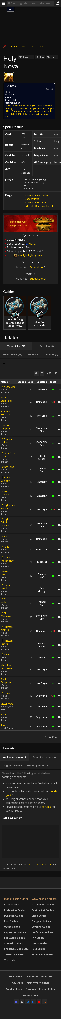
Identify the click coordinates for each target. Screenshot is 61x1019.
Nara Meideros (6, 614)
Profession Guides (14, 910)
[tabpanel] (30, 555)
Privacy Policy (47, 989)
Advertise (17, 982)
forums (46, 807)
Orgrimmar (41, 695)
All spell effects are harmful (40, 206)
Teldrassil (42, 561)
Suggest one (37, 278)
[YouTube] (39, 1001)
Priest (42, 46)
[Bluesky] (27, 1001)
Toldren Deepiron (6, 681)
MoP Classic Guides (16, 899)
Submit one (37, 267)
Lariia (7, 546)
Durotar (42, 657)
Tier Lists (9, 959)
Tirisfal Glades (41, 457)
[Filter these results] (42, 373)
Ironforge (42, 415)
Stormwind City (41, 429)
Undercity (42, 389)
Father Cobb (7, 466)
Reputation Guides (15, 932)
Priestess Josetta (7, 642)
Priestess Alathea (7, 628)
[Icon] (9, 77)
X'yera (4, 714)
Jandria (4, 536)
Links (53, 56)
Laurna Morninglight (7, 559)
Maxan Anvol (6, 587)
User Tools (32, 976)
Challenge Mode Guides (17, 948)
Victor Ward (7, 703)
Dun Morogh (42, 589)
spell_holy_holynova (29, 255)
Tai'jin (7, 654)
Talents (32, 46)
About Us (46, 976)
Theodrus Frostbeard (7, 667)
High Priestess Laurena (6, 522)
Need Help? (15, 976)
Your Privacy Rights (38, 982)
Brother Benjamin (6, 427)
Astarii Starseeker (6, 399)
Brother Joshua (6, 441)
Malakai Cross (5, 573)
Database (12, 46)
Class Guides (11, 904)
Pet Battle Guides (14, 937)
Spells (23, 46)
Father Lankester (6, 479)
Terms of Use (31, 995)
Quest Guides (12, 926)
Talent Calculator (14, 954)
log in (29, 864)
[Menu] (3, 3)
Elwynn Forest (41, 645)
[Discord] (16, 1001)
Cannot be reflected (36, 202)
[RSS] (44, 1001)
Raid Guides (11, 921)
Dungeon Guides (13, 915)
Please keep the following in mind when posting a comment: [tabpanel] (30, 820)
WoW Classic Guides (44, 899)
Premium (30, 989)
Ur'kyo (7, 692)
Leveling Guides (41, 926)
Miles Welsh (5, 601)
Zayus (4, 725)
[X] (22, 1001)
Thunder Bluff (41, 469)
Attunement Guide (43, 904)
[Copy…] (36, 373)
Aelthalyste (9, 386)
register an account (43, 864)
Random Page (14, 989)
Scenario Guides (13, 943)
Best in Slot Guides (43, 910)
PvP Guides (38, 937)
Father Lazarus (5, 493)
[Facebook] (33, 1001)
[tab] (16, 346)
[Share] (57, 3)
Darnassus (41, 401)
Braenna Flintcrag (5, 413)
